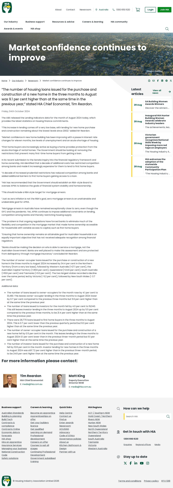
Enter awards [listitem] (66, 422)
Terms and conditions (129, 480)
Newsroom (33, 80)
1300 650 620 (123, 9)
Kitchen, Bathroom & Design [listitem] (70, 447)
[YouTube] (143, 463)
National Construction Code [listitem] (13, 453)
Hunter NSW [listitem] (94, 422)
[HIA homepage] (7, 12)
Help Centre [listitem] (65, 412)
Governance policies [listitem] (70, 438)
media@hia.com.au (32, 384)
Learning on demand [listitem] (41, 432)
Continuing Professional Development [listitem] (42, 453)
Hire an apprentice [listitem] (12, 442)
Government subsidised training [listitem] (43, 460)
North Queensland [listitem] (97, 429)
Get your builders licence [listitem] (39, 424)
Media (157, 444)
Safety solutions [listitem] (10, 458)
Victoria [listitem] (92, 445)
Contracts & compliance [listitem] (8, 424)
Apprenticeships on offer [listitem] (40, 418)
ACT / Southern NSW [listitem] (99, 412)
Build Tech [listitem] (7, 419)
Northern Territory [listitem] (98, 432)
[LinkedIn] (136, 463)
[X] (126, 463)
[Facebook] (132, 463)
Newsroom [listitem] (65, 425)
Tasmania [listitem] (93, 442)
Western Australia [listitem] (97, 448)
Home (4, 80)
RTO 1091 (165, 480)
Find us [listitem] (62, 419)
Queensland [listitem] (94, 435)
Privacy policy (151, 480)
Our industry (18, 80)
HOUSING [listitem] (64, 429)
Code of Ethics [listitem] (67, 435)
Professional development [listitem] (37, 437)
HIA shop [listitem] (6, 438)
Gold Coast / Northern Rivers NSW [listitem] (100, 418)
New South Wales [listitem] (97, 425)
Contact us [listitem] (65, 416)
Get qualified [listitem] (37, 429)
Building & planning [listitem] (11, 416)
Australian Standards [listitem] (13, 412)
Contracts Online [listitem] (11, 429)
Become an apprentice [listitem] (42, 412)
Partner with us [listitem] (67, 451)
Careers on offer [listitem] (39, 442)
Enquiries (128, 444)
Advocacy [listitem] (64, 432)
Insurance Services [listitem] (12, 445)
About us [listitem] (64, 442)
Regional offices (143, 444)
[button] (11, 21)
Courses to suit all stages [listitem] (39, 447)
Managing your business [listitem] (14, 448)
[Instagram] (148, 463)
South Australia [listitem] (96, 438)
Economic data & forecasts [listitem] (11, 434)
